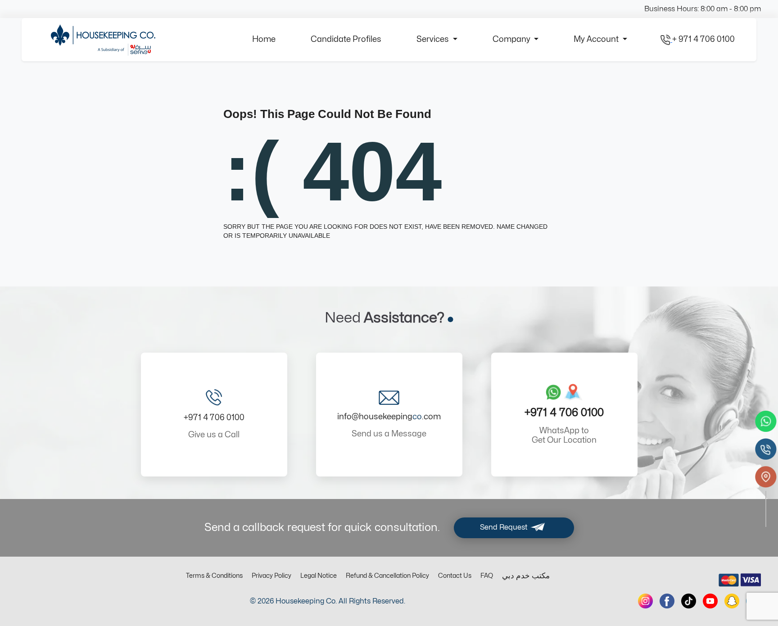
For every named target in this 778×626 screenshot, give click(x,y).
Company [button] (512, 39)
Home (264, 39)
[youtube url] (710, 601)
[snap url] (731, 601)
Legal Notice (318, 576)
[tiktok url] (688, 601)
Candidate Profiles (346, 39)
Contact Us (454, 576)
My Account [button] (597, 39)
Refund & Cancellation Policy (387, 576)
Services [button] (433, 39)
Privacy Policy (271, 576)
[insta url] (645, 601)
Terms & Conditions (214, 576)
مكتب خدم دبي (526, 576)
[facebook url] (667, 601)
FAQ (486, 576)
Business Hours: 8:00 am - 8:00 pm (702, 9)
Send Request (504, 527)
